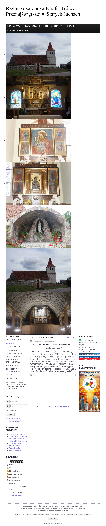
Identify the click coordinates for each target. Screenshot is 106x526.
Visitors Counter (16, 496)
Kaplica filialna (33, 26)
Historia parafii (15, 26)
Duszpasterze (13, 350)
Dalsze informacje (85, 514)
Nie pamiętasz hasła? (13, 421)
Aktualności (12, 343)
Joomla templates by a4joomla (53, 523)
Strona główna (13, 340)
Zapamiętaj (13, 410)
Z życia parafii (13, 347)
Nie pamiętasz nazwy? (14, 419)
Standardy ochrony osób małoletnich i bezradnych (16, 386)
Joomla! (23, 508)
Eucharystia (12, 365)
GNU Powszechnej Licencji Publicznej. (73, 508)
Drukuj (71, 338)
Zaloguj (10, 414)
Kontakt (70, 26)
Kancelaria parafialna (18, 30)
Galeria (10, 375)
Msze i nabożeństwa (53, 26)
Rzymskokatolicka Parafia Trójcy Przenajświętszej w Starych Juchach (43, 11)
